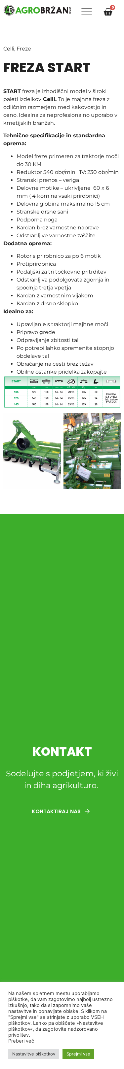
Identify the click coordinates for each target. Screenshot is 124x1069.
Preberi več (21, 1041)
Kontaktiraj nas (57, 811)
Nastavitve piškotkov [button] (33, 1053)
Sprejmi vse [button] (78, 1053)
